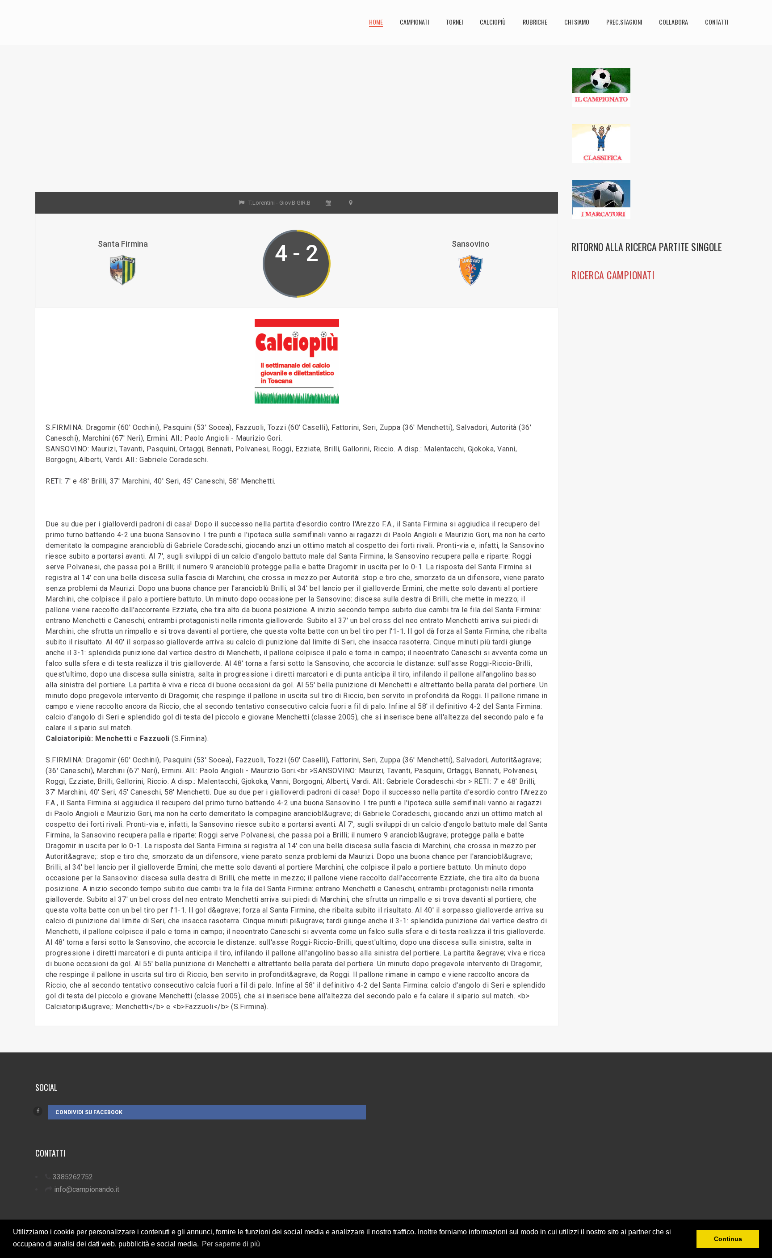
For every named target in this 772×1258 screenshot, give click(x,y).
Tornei (454, 21)
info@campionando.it (86, 1189)
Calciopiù (493, 21)
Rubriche (535, 21)
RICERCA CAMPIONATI (613, 275)
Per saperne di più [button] (231, 1244)
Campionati (414, 21)
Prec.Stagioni (624, 21)
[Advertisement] (296, 129)
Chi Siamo (576, 21)
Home (376, 21)
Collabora (673, 21)
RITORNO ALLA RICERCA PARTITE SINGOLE (646, 247)
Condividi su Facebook (88, 1112)
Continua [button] (728, 1238)
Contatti (716, 21)
